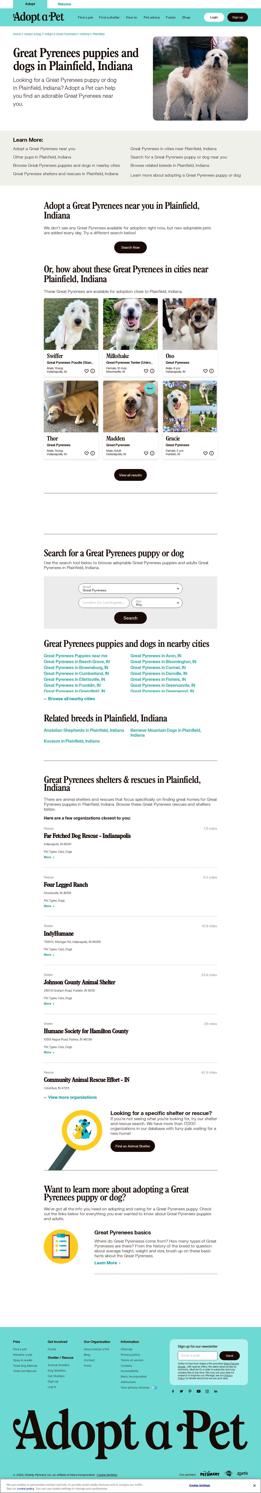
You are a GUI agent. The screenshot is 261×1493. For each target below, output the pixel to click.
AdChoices (128, 1382)
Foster (171, 17)
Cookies (126, 1365)
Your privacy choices (135, 1387)
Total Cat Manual (24, 1371)
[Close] (254, 1485)
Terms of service (132, 1360)
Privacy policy (130, 1354)
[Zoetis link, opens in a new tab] (242, 1473)
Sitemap (126, 1349)
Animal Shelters (59, 1365)
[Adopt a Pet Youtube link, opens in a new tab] (199, 1391)
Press (87, 1365)
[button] (86, 371)
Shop (186, 17)
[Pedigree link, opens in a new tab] (228, 1473)
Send (229, 1355)
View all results (130, 475)
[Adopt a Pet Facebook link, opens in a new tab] (174, 1391)
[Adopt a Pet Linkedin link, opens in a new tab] (215, 1391)
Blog (87, 1354)
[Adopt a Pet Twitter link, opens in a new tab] (182, 1391)
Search (130, 617)
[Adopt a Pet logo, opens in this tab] (130, 1437)
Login (214, 17)
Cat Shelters (56, 1376)
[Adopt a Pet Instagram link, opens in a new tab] (208, 1391)
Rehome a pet (22, 1354)
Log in (52, 1387)
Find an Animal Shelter (132, 1146)
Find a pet (20, 1349)
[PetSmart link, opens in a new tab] (210, 1473)
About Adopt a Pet (96, 1349)
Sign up (237, 17)
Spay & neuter (22, 1360)
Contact (89, 1360)
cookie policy (25, 1488)
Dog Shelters (56, 1370)
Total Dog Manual (25, 1365)
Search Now (130, 247)
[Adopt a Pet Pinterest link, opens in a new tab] (191, 1391)
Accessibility (129, 1371)
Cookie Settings (107, 1475)
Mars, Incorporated (133, 1376)
